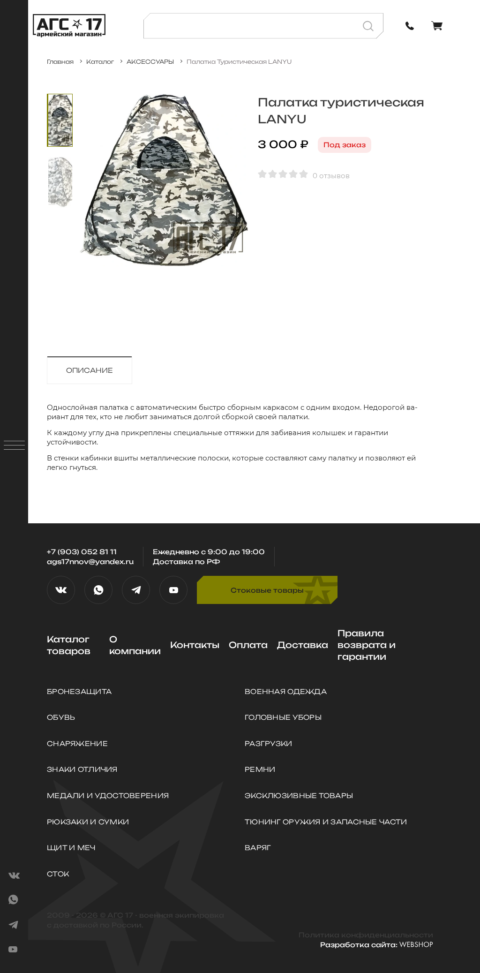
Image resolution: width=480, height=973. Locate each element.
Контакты (194, 645)
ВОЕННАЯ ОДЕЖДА (286, 691)
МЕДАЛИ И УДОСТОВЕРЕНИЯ (108, 796)
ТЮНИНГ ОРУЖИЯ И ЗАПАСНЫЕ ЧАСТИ (326, 822)
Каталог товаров (68, 645)
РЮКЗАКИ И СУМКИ (88, 822)
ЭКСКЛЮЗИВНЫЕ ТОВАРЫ (299, 796)
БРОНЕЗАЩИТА (79, 691)
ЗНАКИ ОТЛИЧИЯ (82, 769)
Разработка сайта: (359, 945)
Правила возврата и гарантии (367, 645)
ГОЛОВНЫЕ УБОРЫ (283, 717)
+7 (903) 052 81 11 (82, 552)
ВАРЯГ (258, 848)
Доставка (302, 645)
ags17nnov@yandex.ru (90, 562)
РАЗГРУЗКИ (268, 743)
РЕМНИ (260, 769)
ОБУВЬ (61, 717)
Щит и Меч (71, 848)
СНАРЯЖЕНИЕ (77, 743)
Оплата (248, 645)
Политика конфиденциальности (366, 935)
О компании (135, 645)
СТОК (58, 874)
